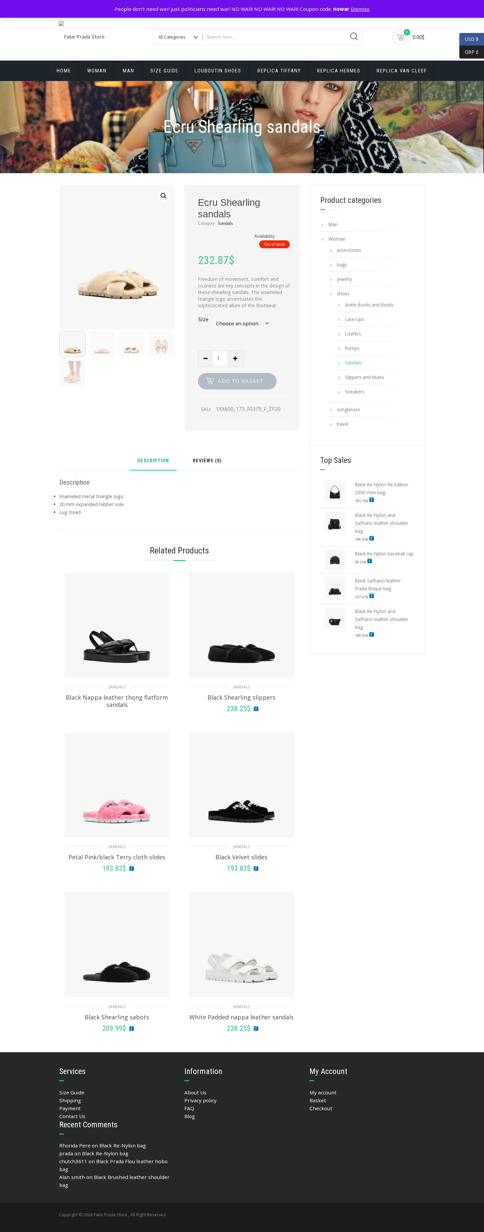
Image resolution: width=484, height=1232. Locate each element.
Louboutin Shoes (218, 71)
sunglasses (348, 409)
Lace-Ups (354, 319)
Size (203, 319)
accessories (349, 250)
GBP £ (469, 52)
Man (128, 71)
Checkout (320, 1108)
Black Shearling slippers (241, 697)
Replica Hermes (339, 71)
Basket (317, 1100)
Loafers (353, 334)
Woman (97, 71)
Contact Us (72, 1116)
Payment (70, 1108)
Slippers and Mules (364, 377)
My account (322, 1092)
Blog (189, 1116)
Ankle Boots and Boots (369, 305)
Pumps (352, 348)
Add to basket (240, 381)
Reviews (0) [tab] (207, 461)
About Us (195, 1092)
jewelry (344, 279)
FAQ (189, 1108)
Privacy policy (200, 1100)
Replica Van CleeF (402, 71)
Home (64, 71)
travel (342, 424)
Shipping (70, 1100)
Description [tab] (153, 461)
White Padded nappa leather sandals (241, 1017)
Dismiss (360, 9)
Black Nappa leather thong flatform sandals (117, 701)
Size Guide (164, 71)
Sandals (225, 223)
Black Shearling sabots (117, 1017)
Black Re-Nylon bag (122, 1145)
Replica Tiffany (279, 71)
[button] (164, 196)
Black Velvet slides (241, 857)
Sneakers (354, 391)
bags (342, 264)
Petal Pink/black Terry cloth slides (116, 857)
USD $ (471, 39)
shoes (343, 293)
